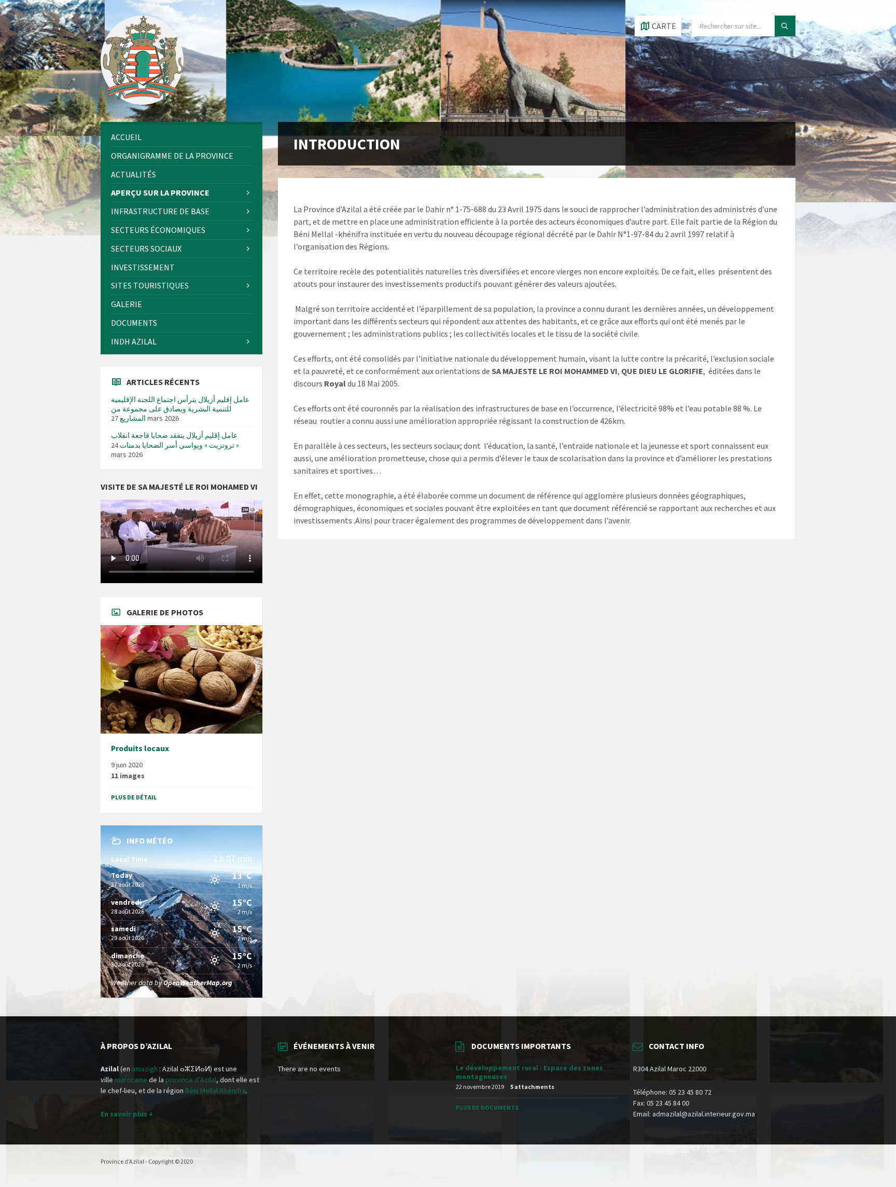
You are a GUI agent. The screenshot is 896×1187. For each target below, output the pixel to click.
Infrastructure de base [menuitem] (160, 211)
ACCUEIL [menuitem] (126, 137)
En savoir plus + (127, 1114)
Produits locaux (140, 748)
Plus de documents (487, 1107)
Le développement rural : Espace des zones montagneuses (529, 1072)
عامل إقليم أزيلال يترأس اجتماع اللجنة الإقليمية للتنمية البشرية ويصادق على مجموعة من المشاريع (180, 409)
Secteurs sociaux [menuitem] (146, 248)
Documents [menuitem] (134, 323)
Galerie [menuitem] (126, 304)
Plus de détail (134, 797)
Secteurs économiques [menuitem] (158, 230)
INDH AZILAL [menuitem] (134, 341)
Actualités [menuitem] (133, 174)
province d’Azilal (190, 1079)
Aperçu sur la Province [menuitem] (160, 192)
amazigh (145, 1068)
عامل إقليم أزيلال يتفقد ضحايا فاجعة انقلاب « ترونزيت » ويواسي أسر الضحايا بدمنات (175, 440)
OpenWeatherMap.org (197, 982)
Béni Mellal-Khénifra (215, 1090)
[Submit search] (785, 26)
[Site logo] (142, 101)
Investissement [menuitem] (143, 267)
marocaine (131, 1079)
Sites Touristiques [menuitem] (150, 285)
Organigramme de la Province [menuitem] (172, 155)
